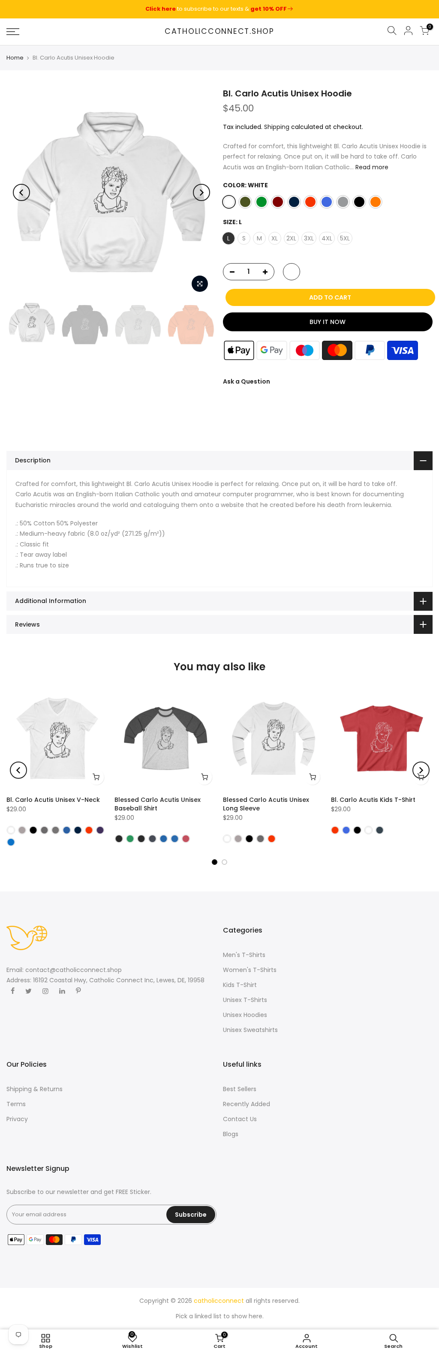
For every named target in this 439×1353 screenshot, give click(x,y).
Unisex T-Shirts (245, 1000)
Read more (371, 167)
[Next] (201, 192)
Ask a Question (246, 381)
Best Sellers (239, 1089)
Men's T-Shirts (244, 955)
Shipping (276, 127)
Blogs (230, 1134)
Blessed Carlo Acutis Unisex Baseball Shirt (157, 804)
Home (15, 58)
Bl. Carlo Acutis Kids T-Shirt (373, 799)
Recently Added (246, 1104)
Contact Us (240, 1119)
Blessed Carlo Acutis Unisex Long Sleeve (266, 804)
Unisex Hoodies (245, 1015)
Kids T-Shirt (240, 985)
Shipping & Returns (34, 1089)
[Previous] (21, 192)
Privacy (17, 1119)
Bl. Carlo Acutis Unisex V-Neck (53, 799)
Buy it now (328, 322)
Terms (16, 1104)
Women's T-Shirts (250, 970)
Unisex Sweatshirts (250, 1030)
